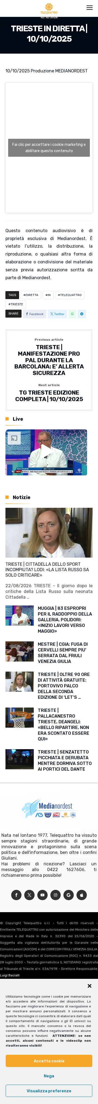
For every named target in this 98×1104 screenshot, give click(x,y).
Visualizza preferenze (49, 1090)
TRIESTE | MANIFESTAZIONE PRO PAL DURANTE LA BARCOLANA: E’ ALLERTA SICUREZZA (49, 357)
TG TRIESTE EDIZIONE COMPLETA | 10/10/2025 (49, 392)
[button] (89, 986)
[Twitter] (29, 895)
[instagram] (55, 895)
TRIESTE (17, 304)
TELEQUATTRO (71, 295)
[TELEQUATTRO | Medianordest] (49, 3)
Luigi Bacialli (10, 975)
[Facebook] (16, 895)
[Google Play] (68, 895)
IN (49, 295)
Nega (49, 1076)
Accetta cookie (49, 1061)
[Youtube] (42, 895)
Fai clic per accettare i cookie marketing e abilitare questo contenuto (49, 147)
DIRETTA (32, 295)
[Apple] (81, 895)
